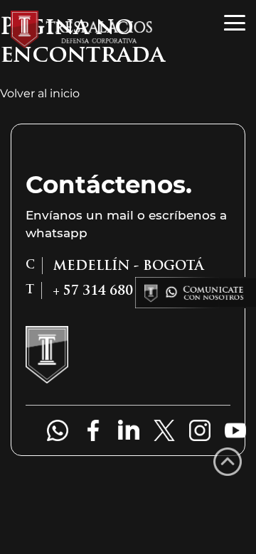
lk (128, 430)
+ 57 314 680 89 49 (50, 430)
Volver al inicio (40, 93)
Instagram (199, 430)
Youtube (235, 430)
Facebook (93, 430)
